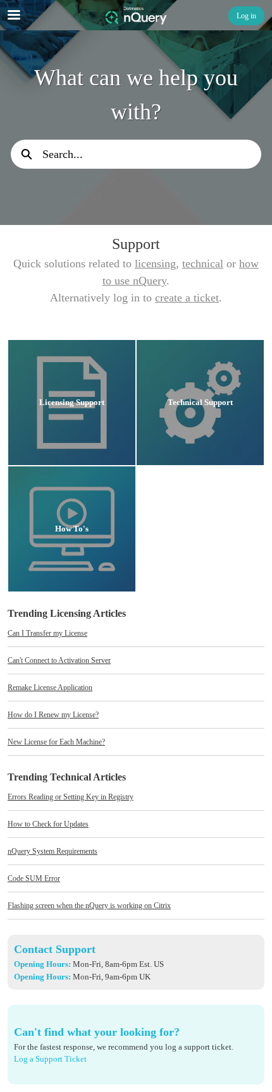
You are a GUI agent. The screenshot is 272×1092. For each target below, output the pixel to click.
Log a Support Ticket (50, 1059)
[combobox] (151, 154)
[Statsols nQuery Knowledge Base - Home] (136, 16)
